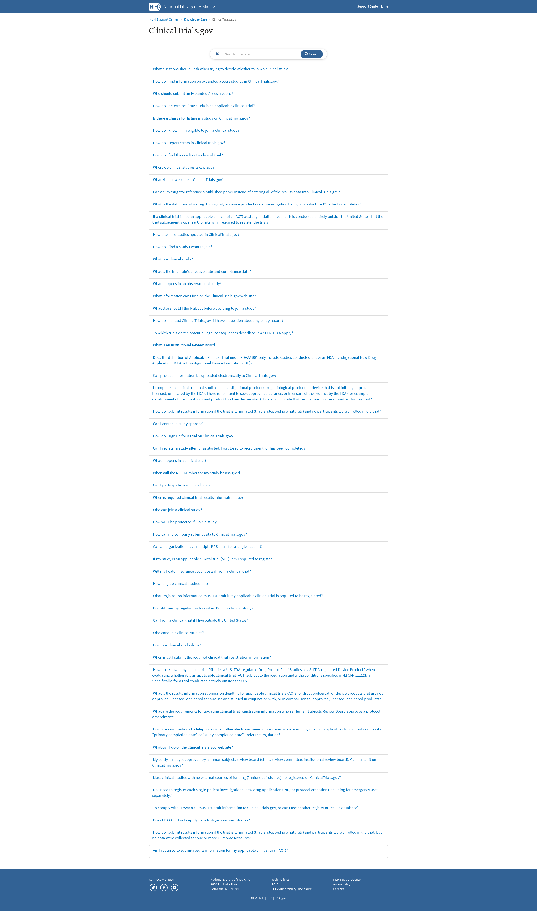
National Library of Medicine (189, 6)
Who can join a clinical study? (177, 509)
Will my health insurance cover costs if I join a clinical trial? (202, 571)
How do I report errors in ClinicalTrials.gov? (189, 142)
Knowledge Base (195, 19)
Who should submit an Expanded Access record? (193, 93)
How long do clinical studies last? (180, 583)
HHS (269, 898)
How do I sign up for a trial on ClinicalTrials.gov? (193, 435)
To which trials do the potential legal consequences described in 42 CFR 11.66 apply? (223, 332)
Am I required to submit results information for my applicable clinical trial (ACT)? (220, 850)
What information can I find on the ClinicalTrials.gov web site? (204, 295)
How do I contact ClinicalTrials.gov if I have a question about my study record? (218, 320)
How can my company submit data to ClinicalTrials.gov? (200, 534)
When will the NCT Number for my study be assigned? (197, 472)
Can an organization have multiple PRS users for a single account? (208, 546)
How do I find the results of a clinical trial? (188, 154)
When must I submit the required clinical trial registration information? (212, 657)
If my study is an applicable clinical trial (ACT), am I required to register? (213, 558)
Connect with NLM (161, 879)
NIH (262, 898)
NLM (254, 898)
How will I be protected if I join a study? (185, 521)
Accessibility (341, 884)
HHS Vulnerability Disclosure (292, 889)
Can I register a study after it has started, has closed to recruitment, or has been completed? (229, 448)
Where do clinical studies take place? (183, 167)
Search (313, 54)
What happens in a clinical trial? (179, 460)
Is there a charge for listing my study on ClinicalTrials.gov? (201, 118)
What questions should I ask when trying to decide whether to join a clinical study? (221, 68)
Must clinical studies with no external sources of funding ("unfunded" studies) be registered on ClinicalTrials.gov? (247, 777)
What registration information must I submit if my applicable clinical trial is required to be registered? (238, 595)
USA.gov (280, 898)
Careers (338, 889)
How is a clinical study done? (177, 644)
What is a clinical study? (173, 258)
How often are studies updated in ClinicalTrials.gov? (196, 234)
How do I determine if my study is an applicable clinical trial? (204, 105)
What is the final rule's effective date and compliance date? (202, 271)
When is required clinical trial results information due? (198, 497)
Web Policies (280, 879)
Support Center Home (372, 6)
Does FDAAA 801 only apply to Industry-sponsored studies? (201, 820)
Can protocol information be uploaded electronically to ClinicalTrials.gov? (214, 375)
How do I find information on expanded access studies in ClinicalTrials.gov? (216, 81)
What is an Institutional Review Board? (185, 344)
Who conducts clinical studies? (178, 632)
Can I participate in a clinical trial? (181, 484)
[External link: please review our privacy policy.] (153, 887)
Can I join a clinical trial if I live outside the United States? (200, 620)
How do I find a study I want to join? (182, 246)
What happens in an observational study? (187, 283)
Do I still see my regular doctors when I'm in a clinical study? (203, 608)
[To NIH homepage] (155, 6)
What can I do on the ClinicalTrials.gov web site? (193, 747)
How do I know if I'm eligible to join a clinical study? (196, 130)
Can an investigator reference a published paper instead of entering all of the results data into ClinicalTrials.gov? (246, 191)
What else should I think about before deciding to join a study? (204, 308)
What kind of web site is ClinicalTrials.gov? (188, 179)
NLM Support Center (164, 19)
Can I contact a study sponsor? (178, 423)
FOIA (275, 884)
